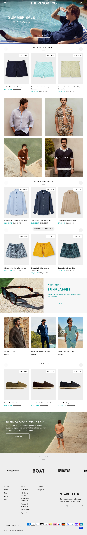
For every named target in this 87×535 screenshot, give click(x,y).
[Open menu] (7, 3)
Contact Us (24, 490)
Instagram (40, 490)
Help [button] (23, 486)
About (6, 496)
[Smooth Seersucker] (43, 332)
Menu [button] (6, 486)
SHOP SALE (43, 35)
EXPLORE (60, 303)
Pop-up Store (25, 513)
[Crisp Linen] (16, 332)
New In (6, 493)
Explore (6, 354)
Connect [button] (41, 486)
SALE (6, 500)
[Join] (81, 505)
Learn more (18, 436)
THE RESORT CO (12, 531)
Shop (6, 490)
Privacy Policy (25, 509)
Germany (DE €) (12, 526)
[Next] (81, 49)
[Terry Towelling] (70, 332)
